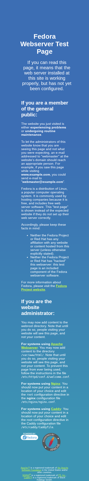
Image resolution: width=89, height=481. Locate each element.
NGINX (27, 475)
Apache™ (25, 468)
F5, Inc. (62, 475)
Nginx (55, 383)
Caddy (56, 409)
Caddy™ (28, 477)
